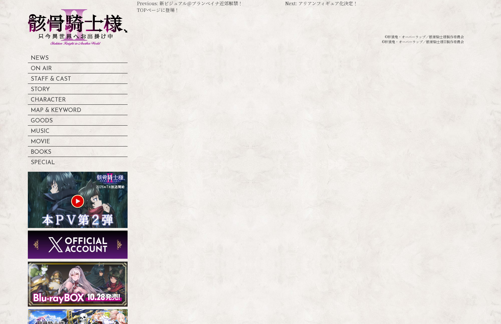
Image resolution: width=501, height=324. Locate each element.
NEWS (40, 58)
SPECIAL (43, 163)
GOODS (42, 121)
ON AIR (41, 69)
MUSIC (40, 131)
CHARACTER (48, 100)
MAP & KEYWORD (56, 110)
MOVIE (40, 142)
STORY (40, 90)
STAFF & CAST (51, 79)
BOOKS (41, 152)
